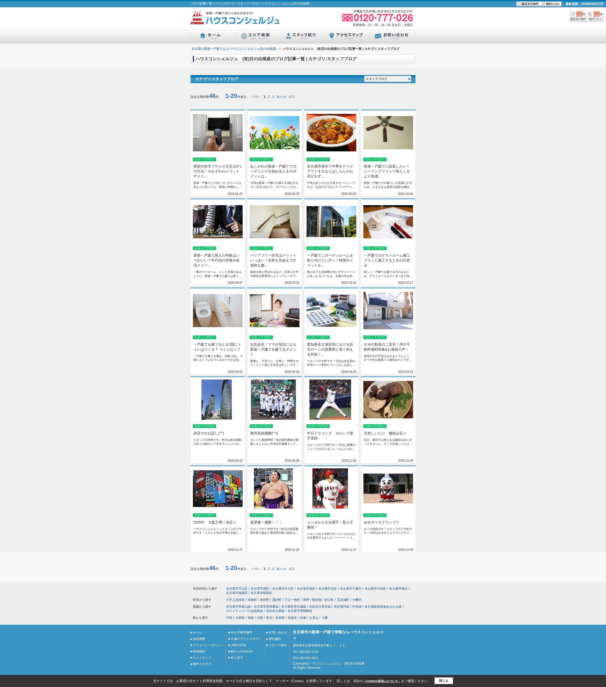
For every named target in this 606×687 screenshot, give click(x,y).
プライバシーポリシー (208, 645)
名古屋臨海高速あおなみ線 (383, 606)
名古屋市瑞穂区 (237, 593)
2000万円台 (239, 645)
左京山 (313, 617)
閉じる (443, 680)
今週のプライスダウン (246, 639)
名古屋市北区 (327, 588)
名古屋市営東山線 (238, 606)
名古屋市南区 (306, 588)
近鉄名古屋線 (275, 611)
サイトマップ (202, 658)
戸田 (229, 617)
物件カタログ (202, 664)
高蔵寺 (292, 617)
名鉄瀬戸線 (341, 606)
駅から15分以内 (242, 651)
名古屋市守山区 (237, 588)
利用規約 (199, 651)
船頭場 (316, 599)
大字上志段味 (235, 599)
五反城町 (343, 599)
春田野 (264, 599)
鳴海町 (252, 599)
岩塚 (303, 617)
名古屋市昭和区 (261, 593)
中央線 (356, 606)
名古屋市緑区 (260, 588)
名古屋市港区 (398, 588)
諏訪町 (276, 599)
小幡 (324, 617)
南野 (306, 599)
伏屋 (260, 617)
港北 (269, 617)
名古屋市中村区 (375, 588)
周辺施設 (275, 639)
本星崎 (280, 617)
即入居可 (237, 658)
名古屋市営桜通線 (266, 606)
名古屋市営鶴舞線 (300, 611)
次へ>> (281, 97)
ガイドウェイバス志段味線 (244, 611)
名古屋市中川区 (283, 588)
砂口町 (329, 599)
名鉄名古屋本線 (320, 606)
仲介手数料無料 (241, 632)
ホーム (197, 632)
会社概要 (199, 639)
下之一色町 (292, 599)
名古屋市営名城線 (293, 606)
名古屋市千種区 (350, 588)
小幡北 (356, 599)
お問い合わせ (278, 632)
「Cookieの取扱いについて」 (382, 681)
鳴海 (251, 617)
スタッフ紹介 (278, 645)
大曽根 (240, 617)
